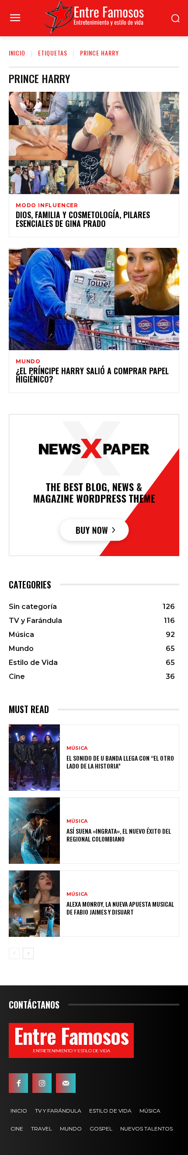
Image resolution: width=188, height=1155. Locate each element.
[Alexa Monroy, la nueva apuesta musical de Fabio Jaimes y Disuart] (34, 903)
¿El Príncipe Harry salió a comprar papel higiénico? (92, 375)
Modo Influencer (47, 205)
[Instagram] (42, 1082)
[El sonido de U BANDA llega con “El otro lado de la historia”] (34, 757)
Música (76, 748)
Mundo (28, 361)
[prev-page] (14, 953)
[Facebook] (18, 1082)
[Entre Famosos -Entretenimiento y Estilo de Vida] (94, 17)
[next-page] (28, 953)
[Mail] (65, 1082)
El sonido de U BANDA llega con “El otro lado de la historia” (120, 761)
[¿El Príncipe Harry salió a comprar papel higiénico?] (94, 299)
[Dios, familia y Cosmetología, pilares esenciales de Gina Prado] (94, 143)
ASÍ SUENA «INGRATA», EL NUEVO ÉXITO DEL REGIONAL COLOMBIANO (118, 834)
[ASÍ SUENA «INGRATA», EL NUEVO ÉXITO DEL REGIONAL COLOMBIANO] (34, 830)
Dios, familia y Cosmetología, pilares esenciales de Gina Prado (83, 219)
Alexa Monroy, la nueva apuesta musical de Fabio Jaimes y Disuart (120, 907)
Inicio (17, 52)
